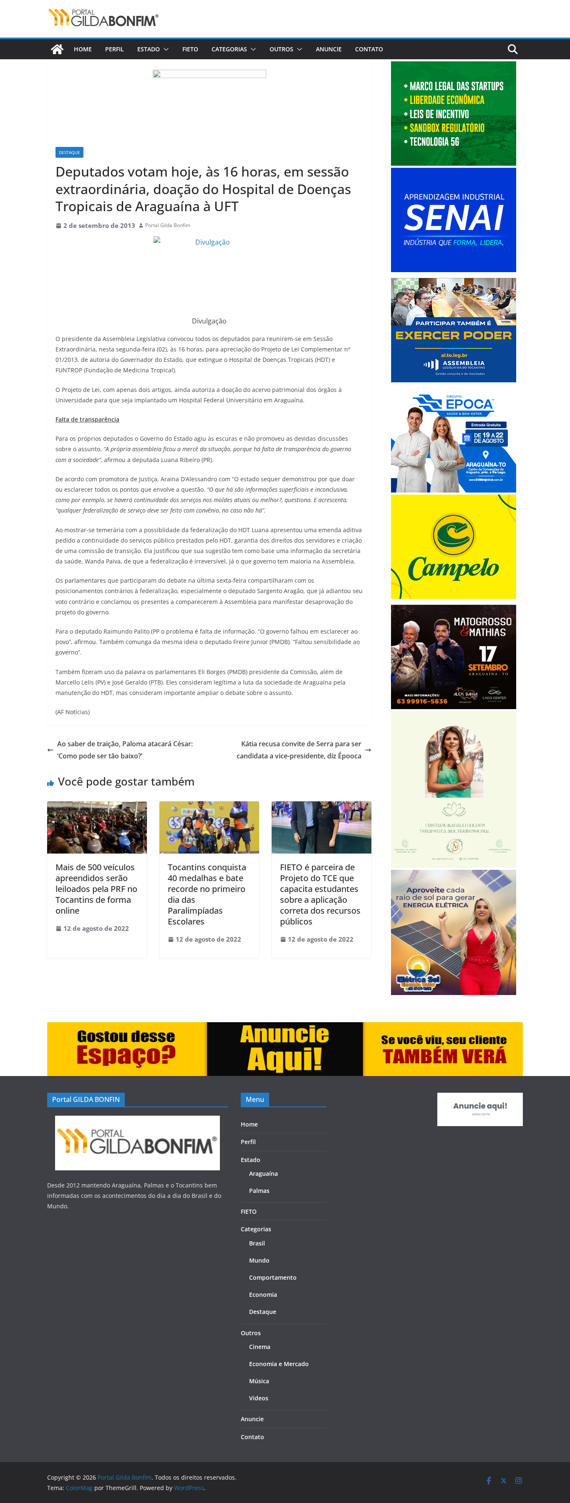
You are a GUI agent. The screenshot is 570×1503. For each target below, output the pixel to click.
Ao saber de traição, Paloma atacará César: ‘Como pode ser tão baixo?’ (125, 749)
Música (259, 1381)
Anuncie (329, 49)
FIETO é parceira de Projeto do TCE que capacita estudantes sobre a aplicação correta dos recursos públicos (320, 894)
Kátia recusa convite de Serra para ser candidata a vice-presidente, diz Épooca (299, 749)
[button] (164, 49)
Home (83, 49)
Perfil (114, 49)
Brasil (257, 1243)
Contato (369, 49)
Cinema (259, 1347)
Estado (148, 49)
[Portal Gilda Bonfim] (57, 49)
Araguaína (263, 1173)
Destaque (69, 152)
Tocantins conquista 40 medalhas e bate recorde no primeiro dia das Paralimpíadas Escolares (207, 894)
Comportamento (273, 1277)
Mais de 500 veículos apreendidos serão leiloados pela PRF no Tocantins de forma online (96, 888)
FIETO (190, 49)
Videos (258, 1398)
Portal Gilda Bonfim (167, 225)
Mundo (259, 1260)
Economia (263, 1294)
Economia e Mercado (279, 1364)
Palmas (259, 1191)
